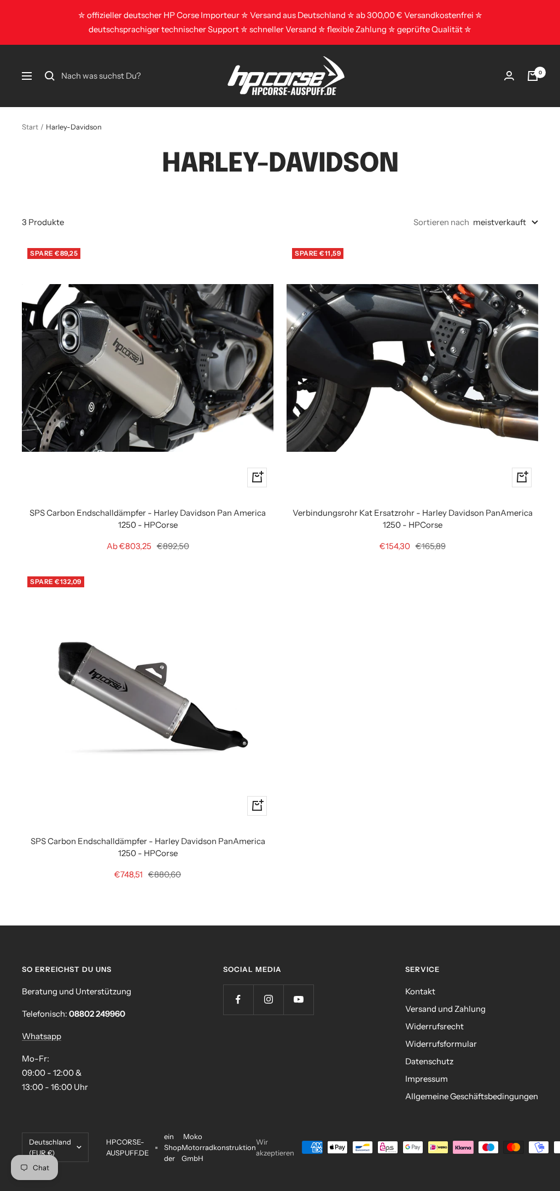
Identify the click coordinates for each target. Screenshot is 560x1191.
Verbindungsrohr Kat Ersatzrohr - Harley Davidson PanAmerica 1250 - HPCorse (413, 519)
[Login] (509, 75)
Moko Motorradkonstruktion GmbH (219, 1147)
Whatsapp (41, 1036)
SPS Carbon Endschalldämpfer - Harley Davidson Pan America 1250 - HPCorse (148, 519)
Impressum (426, 1079)
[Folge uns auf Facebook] (238, 999)
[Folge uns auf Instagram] (268, 999)
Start (30, 126)
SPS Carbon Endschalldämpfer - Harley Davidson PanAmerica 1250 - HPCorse (148, 847)
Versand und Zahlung (445, 1009)
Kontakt (420, 991)
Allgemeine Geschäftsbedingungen (471, 1096)
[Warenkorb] (532, 76)
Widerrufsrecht (434, 1026)
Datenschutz (429, 1061)
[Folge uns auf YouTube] (298, 999)
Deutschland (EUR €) (50, 1147)
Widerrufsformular (441, 1044)
